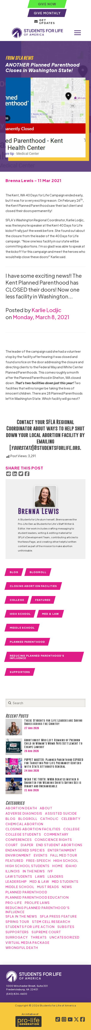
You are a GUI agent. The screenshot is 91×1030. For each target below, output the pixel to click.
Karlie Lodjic (46, 309)
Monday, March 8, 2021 (41, 316)
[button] (77, 32)
